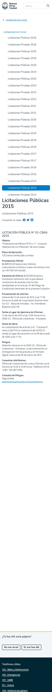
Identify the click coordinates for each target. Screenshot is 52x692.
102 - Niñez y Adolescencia (15, 669)
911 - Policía (8, 685)
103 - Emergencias (11, 674)
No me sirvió (11, 647)
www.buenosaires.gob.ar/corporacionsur (22, 381)
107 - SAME (7, 679)
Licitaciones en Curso (16, 19)
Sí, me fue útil (31, 647)
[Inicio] (9, 6)
